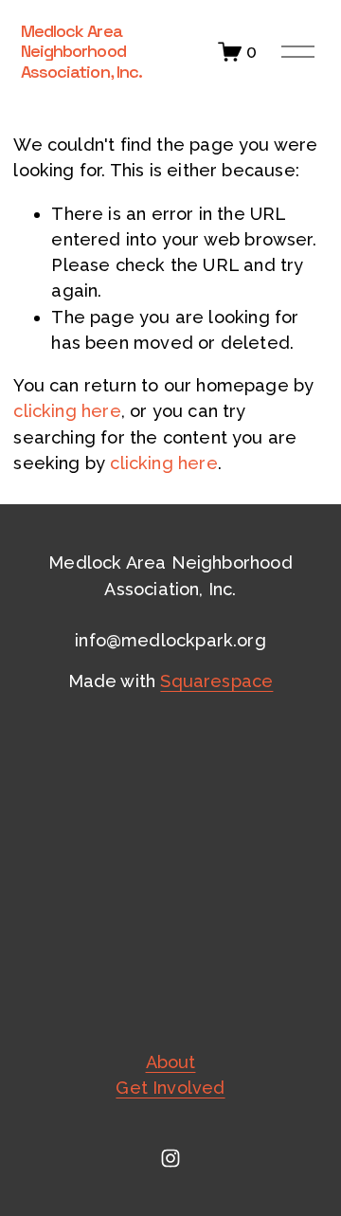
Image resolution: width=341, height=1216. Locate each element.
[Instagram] (170, 1158)
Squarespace (216, 681)
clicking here (66, 411)
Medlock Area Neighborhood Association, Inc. (82, 51)
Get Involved (170, 1088)
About (171, 1062)
